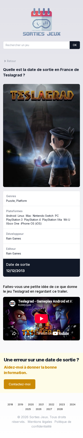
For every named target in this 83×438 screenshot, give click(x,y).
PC (57, 215)
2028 (60, 409)
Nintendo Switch (43, 215)
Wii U (67, 219)
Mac (28, 215)
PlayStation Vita (52, 219)
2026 (39, 409)
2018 (10, 404)
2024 (72, 404)
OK (75, 45)
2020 (31, 404)
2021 (41, 404)
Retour (11, 61)
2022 (51, 404)
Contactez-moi (19, 384)
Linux (21, 215)
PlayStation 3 (14, 219)
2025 (28, 409)
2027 (49, 409)
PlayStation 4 (32, 219)
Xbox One (12, 223)
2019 (20, 404)
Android (11, 215)
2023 (62, 404)
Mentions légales (40, 422)
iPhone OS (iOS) (31, 223)
